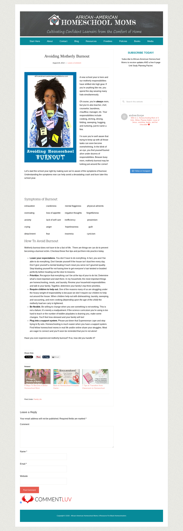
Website (24, 476)
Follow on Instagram (142, 171)
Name (23, 451)
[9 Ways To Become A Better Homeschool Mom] (37, 376)
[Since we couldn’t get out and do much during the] (150, 137)
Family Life (38, 399)
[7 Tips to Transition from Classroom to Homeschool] (95, 376)
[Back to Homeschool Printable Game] (66, 376)
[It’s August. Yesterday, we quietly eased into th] (131, 157)
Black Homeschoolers (118, 516)
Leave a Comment (74, 63)
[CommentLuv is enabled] (47, 502)
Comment (24, 424)
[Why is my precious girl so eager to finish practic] (150, 157)
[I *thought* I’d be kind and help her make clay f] (131, 137)
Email (23, 464)
